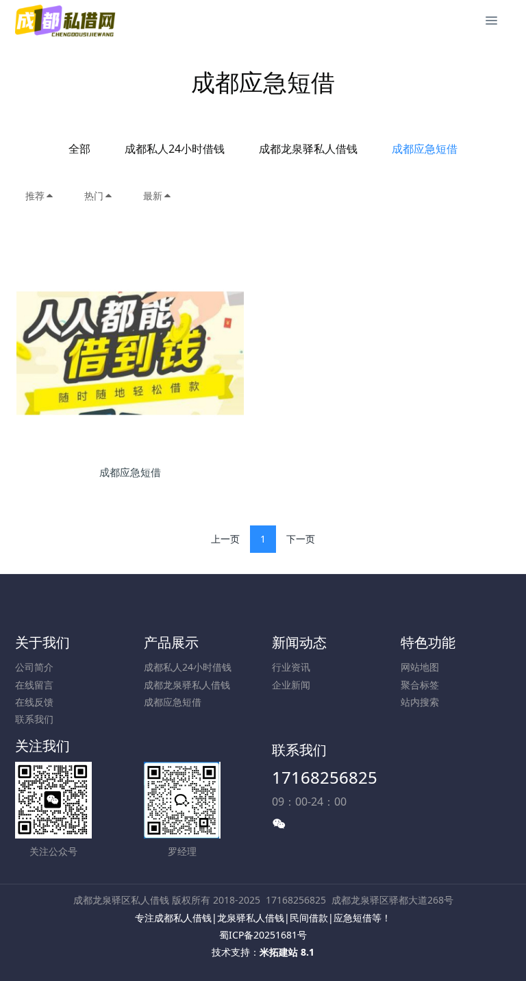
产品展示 (171, 642)
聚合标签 (420, 684)
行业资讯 (291, 666)
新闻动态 (299, 642)
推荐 (35, 195)
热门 (93, 195)
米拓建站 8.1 (287, 951)
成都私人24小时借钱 (175, 148)
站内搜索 (420, 701)
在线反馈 (34, 701)
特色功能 (428, 642)
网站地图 (420, 666)
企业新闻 (291, 684)
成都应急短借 (425, 148)
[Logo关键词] (66, 20)
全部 (79, 148)
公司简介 (34, 666)
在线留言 (34, 684)
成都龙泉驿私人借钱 (308, 148)
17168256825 (324, 777)
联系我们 (34, 718)
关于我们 (42, 642)
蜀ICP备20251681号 (263, 934)
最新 (152, 195)
